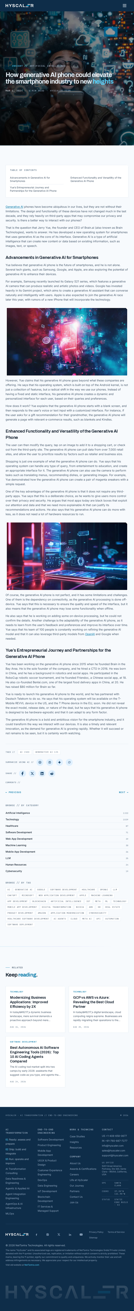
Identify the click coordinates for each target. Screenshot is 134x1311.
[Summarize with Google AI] (59, 762)
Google (41, 889)
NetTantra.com (31, 1265)
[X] (59, 1234)
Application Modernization (67, 913)
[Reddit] (51, 773)
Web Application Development (57, 895)
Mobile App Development (22, 907)
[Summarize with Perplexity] (49, 762)
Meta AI (87, 919)
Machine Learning (102, 895)
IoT (88, 901)
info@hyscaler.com (113, 1145)
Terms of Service (116, 1232)
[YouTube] (81, 1234)
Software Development (63, 889)
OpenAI (90, 634)
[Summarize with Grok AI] (69, 762)
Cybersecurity (97, 913)
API (98, 919)
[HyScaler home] (20, 5)
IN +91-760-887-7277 (114, 1140)
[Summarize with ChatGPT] (39, 762)
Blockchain (39, 901)
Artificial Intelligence (48, 65)
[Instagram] (47, 1234)
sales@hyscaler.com (113, 1150)
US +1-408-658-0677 (114, 1135)
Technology (119, 901)
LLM (115, 889)
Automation (112, 919)
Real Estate (112, 907)
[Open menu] (124, 5)
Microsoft (28, 895)
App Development (18, 901)
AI (24, 752)
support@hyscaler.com (115, 1155)
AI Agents (60, 919)
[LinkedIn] (42, 773)
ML (106, 901)
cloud (74, 919)
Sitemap (93, 1237)
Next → (123, 792)
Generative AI (14, 206)
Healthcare (88, 889)
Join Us (74, 1202)
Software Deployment (20, 924)
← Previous (13, 792)
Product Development (20, 913)
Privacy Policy (96, 1232)
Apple (83, 895)
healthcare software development (28, 919)
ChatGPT (12, 895)
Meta (98, 901)
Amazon (42, 913)
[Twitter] (32, 773)
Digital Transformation (56, 907)
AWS (91, 907)
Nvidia (80, 907)
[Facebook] (22, 773)
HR (99, 907)
